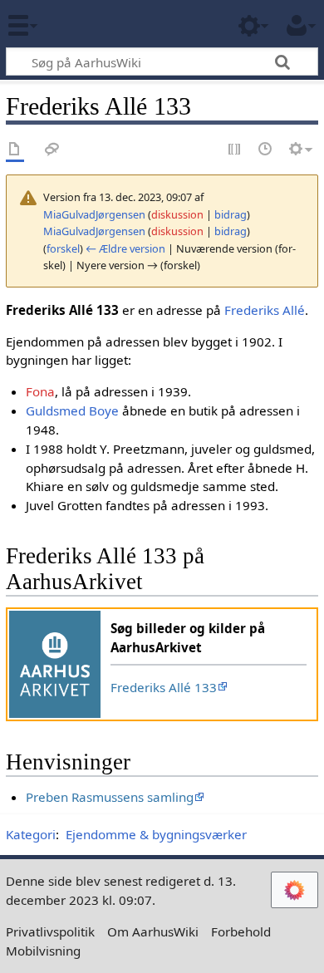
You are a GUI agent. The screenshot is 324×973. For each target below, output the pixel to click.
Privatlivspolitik (50, 931)
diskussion (177, 214)
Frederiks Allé (264, 310)
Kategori (31, 834)
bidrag (230, 214)
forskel (63, 248)
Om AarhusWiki (153, 931)
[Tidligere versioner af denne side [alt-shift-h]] (266, 150)
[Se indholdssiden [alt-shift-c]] (15, 150)
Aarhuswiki (111, 24)
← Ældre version (125, 248)
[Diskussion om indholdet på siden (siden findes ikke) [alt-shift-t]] (52, 150)
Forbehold (241, 931)
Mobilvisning (43, 950)
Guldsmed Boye (72, 410)
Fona (40, 391)
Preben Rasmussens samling (110, 797)
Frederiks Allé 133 (163, 687)
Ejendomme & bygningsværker (156, 834)
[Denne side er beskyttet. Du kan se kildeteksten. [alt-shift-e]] (235, 150)
